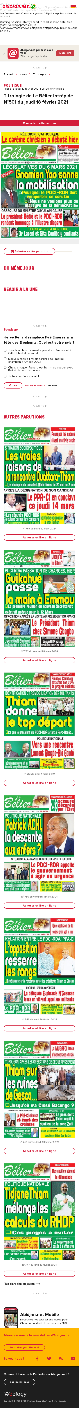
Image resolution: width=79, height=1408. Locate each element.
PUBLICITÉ (39, 68)
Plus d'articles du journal (20, 1284)
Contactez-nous (19, 1382)
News (23, 74)
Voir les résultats (35, 386)
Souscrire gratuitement (24, 1347)
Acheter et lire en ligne (39, 537)
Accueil (8, 74)
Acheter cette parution (41, 123)
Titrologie (39, 74)
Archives (53, 386)
